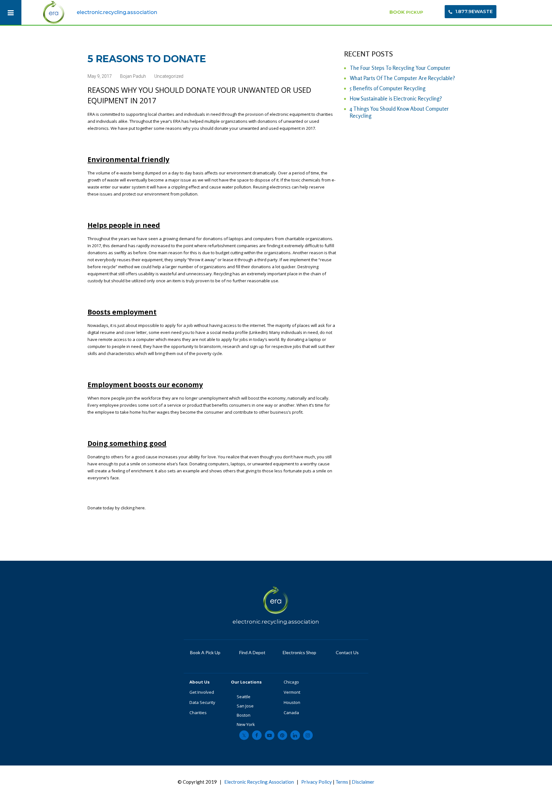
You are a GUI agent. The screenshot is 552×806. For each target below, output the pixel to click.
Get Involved (201, 692)
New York (246, 724)
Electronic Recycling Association (259, 782)
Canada (291, 712)
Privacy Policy (316, 782)
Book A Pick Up (205, 652)
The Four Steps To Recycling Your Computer (400, 67)
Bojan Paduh (133, 76)
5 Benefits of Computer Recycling (387, 88)
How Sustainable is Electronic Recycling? (396, 98)
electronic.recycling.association (117, 12)
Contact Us (347, 652)
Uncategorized (168, 76)
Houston (292, 702)
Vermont (292, 692)
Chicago (291, 682)
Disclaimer (363, 782)
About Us (200, 682)
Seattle (243, 696)
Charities (198, 712)
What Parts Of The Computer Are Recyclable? (402, 78)
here (140, 508)
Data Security (202, 702)
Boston (243, 715)
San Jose (245, 706)
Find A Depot (252, 652)
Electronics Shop (299, 652)
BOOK (406, 12)
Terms (341, 782)
